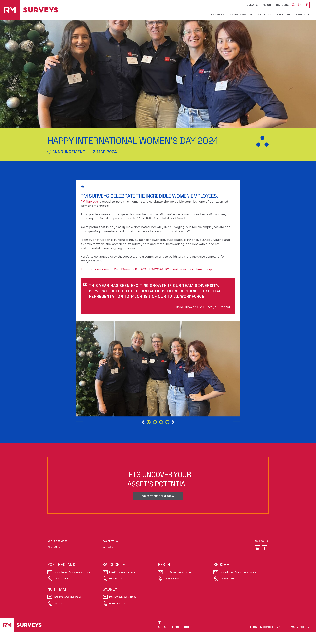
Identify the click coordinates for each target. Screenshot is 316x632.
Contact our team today (158, 496)
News (267, 5)
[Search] (293, 5)
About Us (283, 14)
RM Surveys (89, 201)
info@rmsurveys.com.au (122, 572)
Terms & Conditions (265, 627)
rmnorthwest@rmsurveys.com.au (72, 572)
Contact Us (110, 541)
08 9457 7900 (117, 578)
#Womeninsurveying (179, 269)
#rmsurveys (204, 269)
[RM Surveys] (29, 10)
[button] (143, 422)
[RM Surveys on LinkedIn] (300, 5)
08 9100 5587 (61, 578)
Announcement (68, 151)
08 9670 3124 (61, 603)
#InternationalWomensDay (100, 269)
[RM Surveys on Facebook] (307, 5)
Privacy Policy (298, 627)
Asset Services (241, 14)
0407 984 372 (117, 603)
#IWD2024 (156, 269)
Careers (282, 5)
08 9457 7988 (228, 578)
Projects (250, 5)
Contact (303, 14)
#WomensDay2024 (134, 269)
